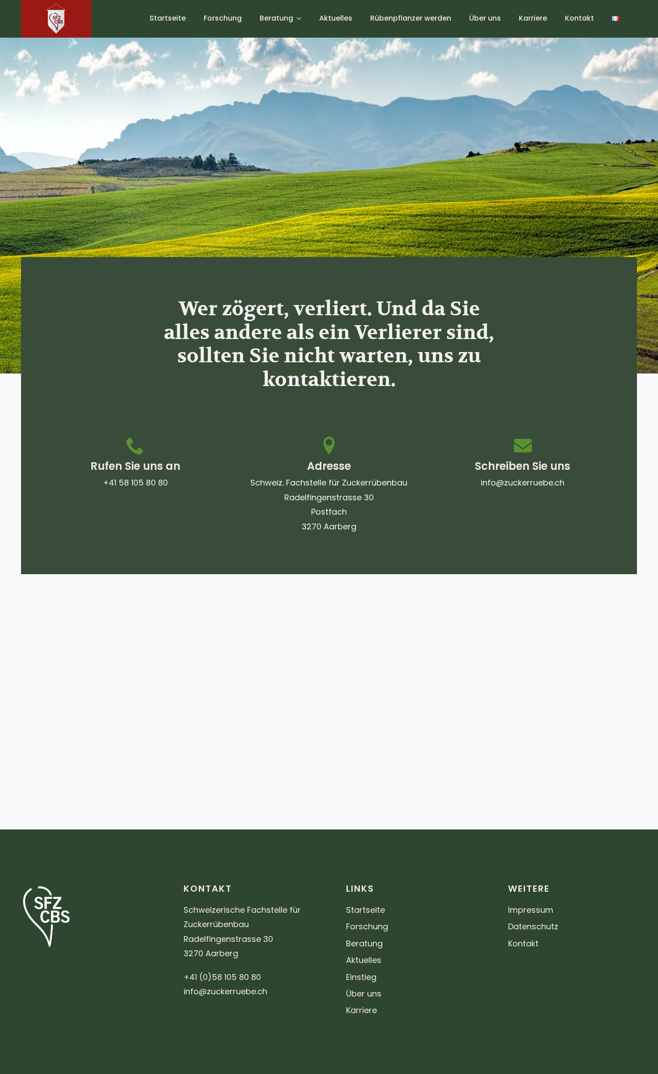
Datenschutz (533, 926)
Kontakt (579, 18)
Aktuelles (335, 18)
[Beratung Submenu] (301, 18)
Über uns (485, 18)
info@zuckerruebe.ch (522, 482)
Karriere (533, 18)
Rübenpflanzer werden (410, 18)
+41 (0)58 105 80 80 (222, 977)
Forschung (223, 18)
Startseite (168, 18)
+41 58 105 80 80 (135, 482)
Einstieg (361, 977)
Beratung (276, 18)
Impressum (530, 909)
